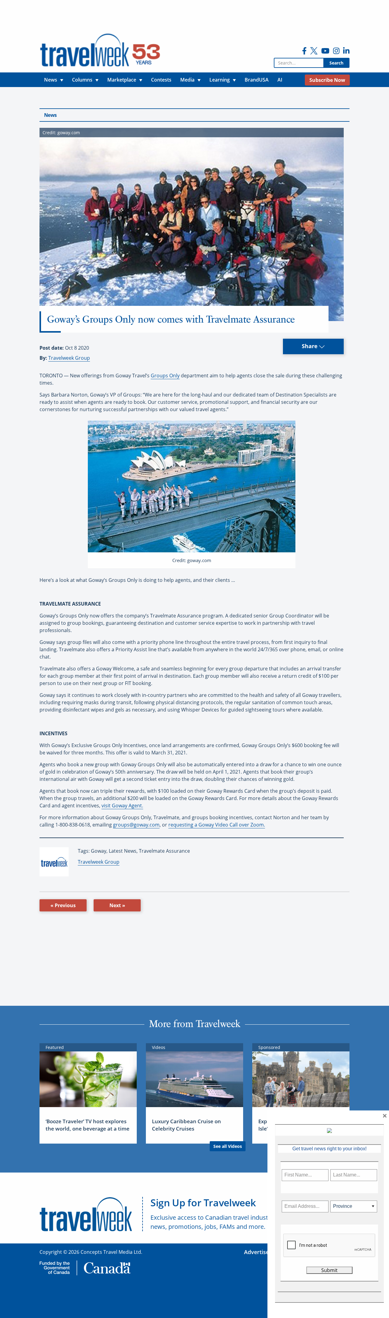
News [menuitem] (50, 79)
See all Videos (227, 1146)
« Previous (63, 905)
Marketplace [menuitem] (121, 79)
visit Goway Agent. (122, 805)
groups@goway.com (136, 824)
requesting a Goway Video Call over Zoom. (216, 824)
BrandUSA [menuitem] (257, 79)
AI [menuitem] (279, 79)
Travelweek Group (69, 358)
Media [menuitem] (187, 79)
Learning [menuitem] (219, 79)
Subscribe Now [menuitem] (327, 80)
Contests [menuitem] (161, 79)
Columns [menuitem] (82, 79)
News (50, 115)
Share (310, 346)
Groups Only (165, 375)
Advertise (256, 1252)
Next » (117, 905)
